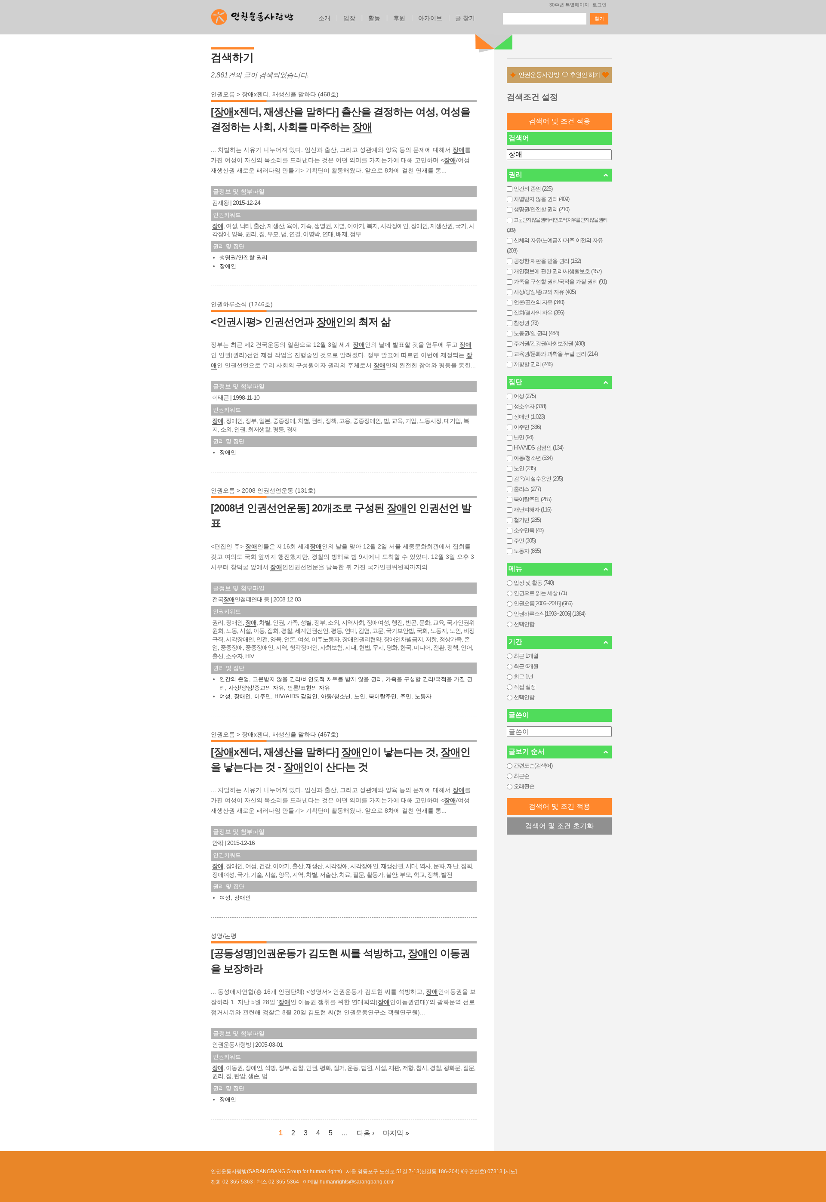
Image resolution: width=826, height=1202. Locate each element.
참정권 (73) (526, 323)
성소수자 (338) (530, 406)
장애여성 (378, 622)
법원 (366, 1067)
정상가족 (450, 639)
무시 (378, 647)
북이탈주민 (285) (532, 499)
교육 (397, 420)
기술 (256, 874)
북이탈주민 (383, 696)
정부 (355, 234)
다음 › (365, 1133)
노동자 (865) (527, 551)
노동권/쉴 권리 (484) (536, 333)
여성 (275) (525, 396)
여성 (231, 225)
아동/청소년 (336, 696)
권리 (250, 234)
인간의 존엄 (234, 679)
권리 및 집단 (228, 246)
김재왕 (220, 202)
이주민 (262, 696)
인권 (239, 429)
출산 (259, 225)
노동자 (438, 630)
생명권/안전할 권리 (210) (541, 209)
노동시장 (430, 420)
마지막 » (396, 1133)
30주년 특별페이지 (569, 4)
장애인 (419, 225)
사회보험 (331, 647)
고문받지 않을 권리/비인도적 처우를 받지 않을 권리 (317, 679)
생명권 (322, 225)
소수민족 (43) (528, 530)
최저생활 (259, 429)
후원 (399, 18)
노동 (231, 630)
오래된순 (524, 786)
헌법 (364, 647)
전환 (438, 647)
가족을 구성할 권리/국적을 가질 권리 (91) (560, 281)
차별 (339, 225)
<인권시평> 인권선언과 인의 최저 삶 (301, 321)
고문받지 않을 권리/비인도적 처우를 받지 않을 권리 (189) (557, 225)
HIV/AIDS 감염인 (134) (538, 447)
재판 (394, 1067)
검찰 (297, 1067)
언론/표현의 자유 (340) (539, 302)
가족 (305, 225)
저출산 (328, 874)
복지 (372, 225)
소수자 (234, 656)
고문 (377, 630)
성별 (305, 622)
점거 (339, 1067)
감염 (364, 630)
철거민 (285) (527, 520)
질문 (358, 874)
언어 (466, 647)
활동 (374, 18)
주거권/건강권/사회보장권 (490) (549, 343)
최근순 (521, 776)
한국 (405, 647)
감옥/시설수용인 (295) (538, 478)
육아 (292, 225)
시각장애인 (394, 225)
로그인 (599, 4)
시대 (350, 647)
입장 (349, 18)
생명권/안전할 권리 (243, 257)
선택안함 (524, 624)
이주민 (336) (527, 427)
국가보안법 (400, 630)
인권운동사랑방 (231, 1044)
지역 (281, 647)
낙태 (245, 225)
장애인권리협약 (361, 639)
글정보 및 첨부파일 (239, 191)
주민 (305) (525, 540)
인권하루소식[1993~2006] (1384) (549, 613)
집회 (272, 630)
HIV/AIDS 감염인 (295, 696)
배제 (341, 234)
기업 (410, 420)
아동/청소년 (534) (533, 458)
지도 (510, 1171)
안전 (262, 639)
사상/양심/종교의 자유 (256, 687)
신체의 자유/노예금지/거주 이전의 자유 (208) (555, 245)
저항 (431, 639)
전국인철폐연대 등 (240, 599)
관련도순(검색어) (533, 765)
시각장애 (336, 866)
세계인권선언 (311, 630)
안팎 (217, 842)
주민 (405, 696)
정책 (330, 420)
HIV (249, 656)
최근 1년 (523, 676)
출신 (217, 656)
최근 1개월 (526, 656)
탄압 (239, 1076)
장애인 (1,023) (529, 416)
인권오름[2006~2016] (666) (543, 603)
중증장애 (284, 420)
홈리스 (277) (527, 489)
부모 (272, 234)
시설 (245, 630)
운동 (352, 1067)
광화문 (452, 1067)
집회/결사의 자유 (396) (539, 312)
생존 (253, 1076)
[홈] (252, 14)
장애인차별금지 (403, 639)
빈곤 (410, 622)
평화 (392, 647)
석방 (270, 1067)
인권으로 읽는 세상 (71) (540, 593)
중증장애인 (367, 420)
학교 (419, 874)
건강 (264, 866)
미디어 (422, 647)
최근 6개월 (526, 666)
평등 (278, 429)
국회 (422, 630)
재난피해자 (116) (532, 509)
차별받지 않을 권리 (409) (541, 199)
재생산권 (441, 225)
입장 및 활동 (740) (534, 582)
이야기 (355, 225)
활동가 (375, 874)
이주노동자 (325, 639)
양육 (237, 234)
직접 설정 (525, 687)
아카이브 (430, 18)
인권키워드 (227, 215)
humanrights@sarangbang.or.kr (357, 1182)
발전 (446, 874)
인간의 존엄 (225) (533, 188)
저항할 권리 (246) (533, 364)
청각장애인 (303, 647)
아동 (259, 630)
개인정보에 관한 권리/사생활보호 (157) (557, 271)
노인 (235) (525, 468)
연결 (294, 234)
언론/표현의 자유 (308, 687)
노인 (455, 630)
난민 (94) (523, 437)
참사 (421, 1067)
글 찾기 (465, 18)
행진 (397, 622)
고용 (344, 420)
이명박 (311, 234)
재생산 (275, 225)
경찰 (286, 630)
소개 (324, 18)
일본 (264, 420)
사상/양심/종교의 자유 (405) (545, 292)
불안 (391, 874)
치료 (344, 874)
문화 (424, 622)
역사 (425, 866)
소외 (225, 429)
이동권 (234, 1067)
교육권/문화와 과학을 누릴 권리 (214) (556, 354)
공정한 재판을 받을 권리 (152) (547, 261)
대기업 (452, 420)
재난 (452, 866)
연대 (327, 234)
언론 (289, 639)
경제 (292, 429)
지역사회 (353, 622)
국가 (460, 225)
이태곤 (220, 397)
